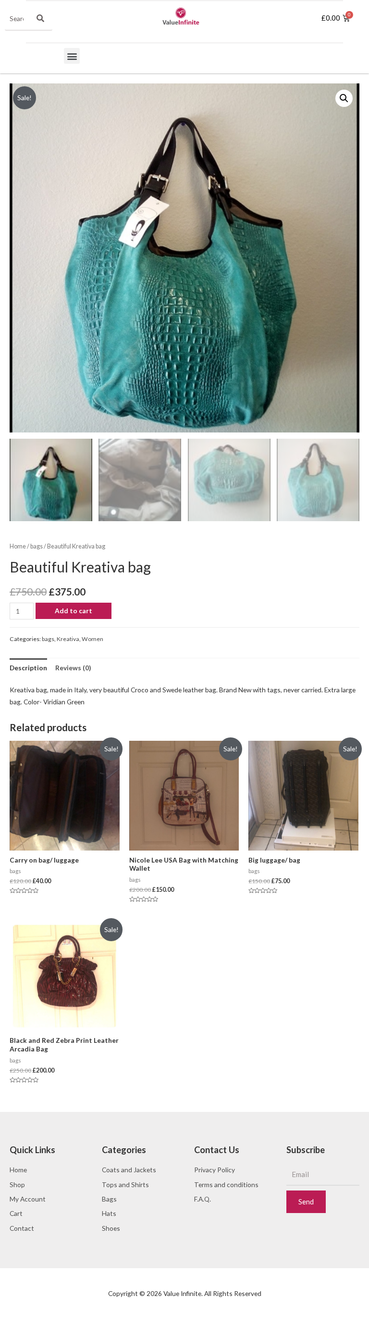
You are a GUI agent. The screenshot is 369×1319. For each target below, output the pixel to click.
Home (18, 546)
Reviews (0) (73, 668)
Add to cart (73, 611)
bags (36, 546)
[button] (72, 56)
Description (28, 668)
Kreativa (68, 638)
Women (92, 638)
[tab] (28, 667)
